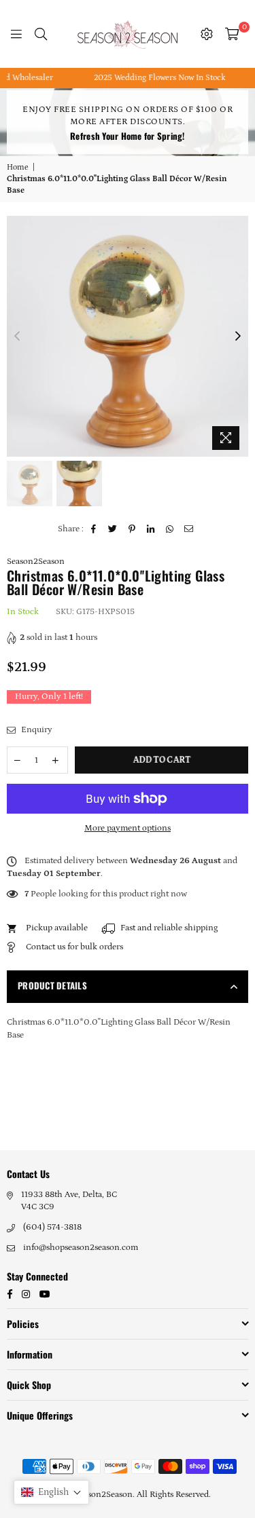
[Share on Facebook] (94, 529)
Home (18, 167)
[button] (51, 1492)
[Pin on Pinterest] (132, 529)
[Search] (41, 34)
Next (238, 336)
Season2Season (36, 561)
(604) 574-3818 (52, 1227)
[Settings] (206, 34)
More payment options (127, 828)
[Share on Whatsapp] (170, 529)
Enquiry (35, 730)
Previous (17, 336)
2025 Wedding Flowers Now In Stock (150, 77)
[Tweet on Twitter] (113, 529)
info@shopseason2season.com (80, 1247)
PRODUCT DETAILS (52, 985)
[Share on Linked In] (151, 529)
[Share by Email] (189, 529)
